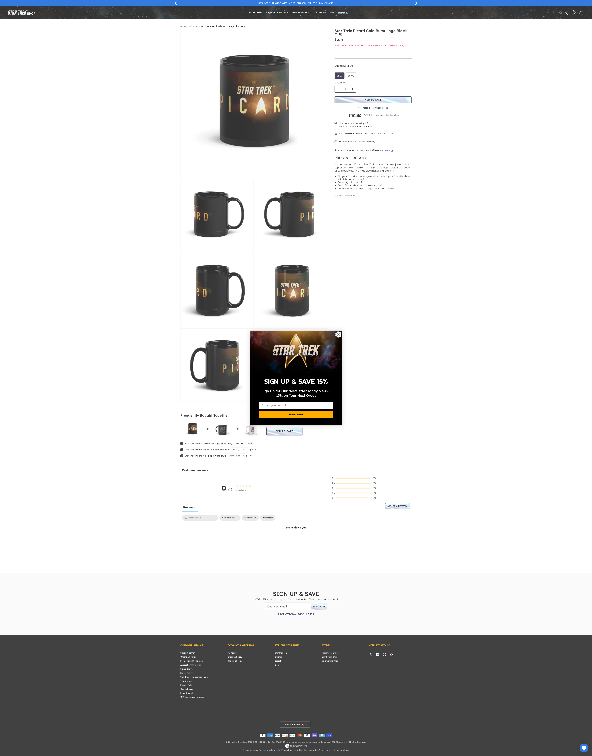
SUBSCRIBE (296, 414)
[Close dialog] (338, 334)
